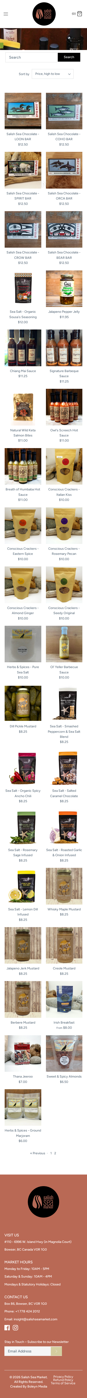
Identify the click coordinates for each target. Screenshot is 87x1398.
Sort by (24, 74)
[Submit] (56, 1351)
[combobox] (53, 74)
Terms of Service (63, 1383)
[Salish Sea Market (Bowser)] (43, 14)
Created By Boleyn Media (28, 1386)
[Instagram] (15, 1327)
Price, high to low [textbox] (47, 74)
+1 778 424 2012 (27, 1311)
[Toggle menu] (6, 14)
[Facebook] (7, 1327)
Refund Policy (63, 1380)
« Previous (37, 1153)
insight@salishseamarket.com (35, 1319)
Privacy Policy (63, 1376)
